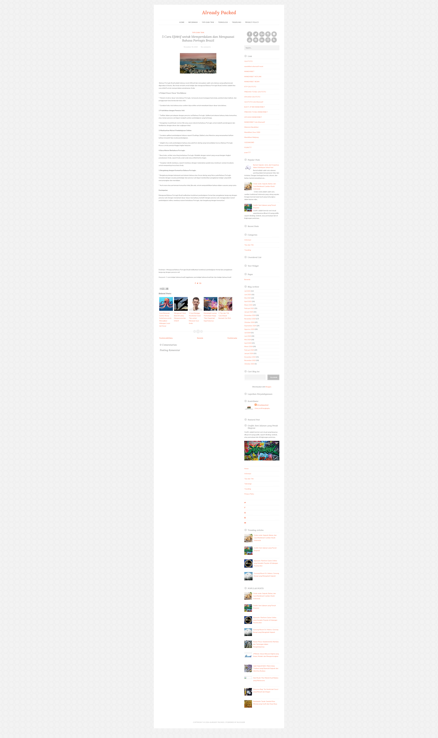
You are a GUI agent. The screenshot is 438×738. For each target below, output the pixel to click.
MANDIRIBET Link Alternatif (254, 122)
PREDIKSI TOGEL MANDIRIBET (256, 112)
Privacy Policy (252, 22)
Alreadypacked (262, 405)
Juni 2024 (247, 336)
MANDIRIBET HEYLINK (252, 76)
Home (181, 22)
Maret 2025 (248, 305)
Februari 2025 (249, 308)
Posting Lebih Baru (166, 338)
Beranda (200, 338)
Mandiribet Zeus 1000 (252, 132)
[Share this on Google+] (200, 283)
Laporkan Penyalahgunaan (260, 394)
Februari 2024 (249, 350)
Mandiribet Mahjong (251, 137)
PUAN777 (248, 147)
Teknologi (223, 22)
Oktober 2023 (249, 364)
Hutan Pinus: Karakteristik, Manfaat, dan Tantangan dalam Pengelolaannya (266, 644)
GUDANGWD (249, 142)
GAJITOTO (248, 61)
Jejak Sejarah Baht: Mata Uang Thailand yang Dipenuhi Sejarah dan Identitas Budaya (265, 668)
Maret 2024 (248, 346)
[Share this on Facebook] (195, 283)
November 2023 (250, 360)
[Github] (268, 40)
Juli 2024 (247, 333)
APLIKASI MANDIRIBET (253, 117)
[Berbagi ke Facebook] (167, 289)
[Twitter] (255, 34)
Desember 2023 (250, 357)
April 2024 (248, 343)
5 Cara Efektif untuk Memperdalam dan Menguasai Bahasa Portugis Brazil (198, 38)
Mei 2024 (247, 340)
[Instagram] (268, 34)
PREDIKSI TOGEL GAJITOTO (255, 92)
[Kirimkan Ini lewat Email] (161, 289)
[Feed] (274, 40)
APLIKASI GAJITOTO (252, 97)
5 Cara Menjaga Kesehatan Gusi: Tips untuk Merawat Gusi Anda (195, 318)
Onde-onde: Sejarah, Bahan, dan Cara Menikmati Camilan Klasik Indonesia (264, 186)
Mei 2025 (247, 298)
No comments (206, 47)
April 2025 (248, 301)
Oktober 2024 (249, 322)
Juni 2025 (247, 294)
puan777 (247, 152)
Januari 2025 (248, 312)
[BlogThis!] (163, 289)
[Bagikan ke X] (165, 289)
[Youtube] (249, 40)
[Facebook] (249, 34)
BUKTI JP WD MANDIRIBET (254, 107)
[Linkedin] (262, 40)
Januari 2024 (248, 353)
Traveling (236, 22)
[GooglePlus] (262, 34)
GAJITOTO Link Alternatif (253, 102)
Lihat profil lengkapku (262, 408)
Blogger (268, 387)
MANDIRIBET (249, 71)
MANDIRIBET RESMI (251, 82)
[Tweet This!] (197, 283)
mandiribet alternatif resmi (253, 66)
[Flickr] (274, 34)
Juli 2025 (247, 291)
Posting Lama (232, 338)
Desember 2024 (250, 315)
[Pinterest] (255, 40)
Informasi (193, 22)
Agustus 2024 (249, 329)
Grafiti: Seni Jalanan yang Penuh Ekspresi (263, 426)
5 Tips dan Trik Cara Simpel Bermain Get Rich (225, 315)
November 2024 (250, 319)
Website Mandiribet (251, 127)
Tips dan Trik (208, 22)
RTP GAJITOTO (250, 87)
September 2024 (250, 326)
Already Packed (219, 12)
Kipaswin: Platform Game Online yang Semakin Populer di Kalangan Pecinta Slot (266, 563)
